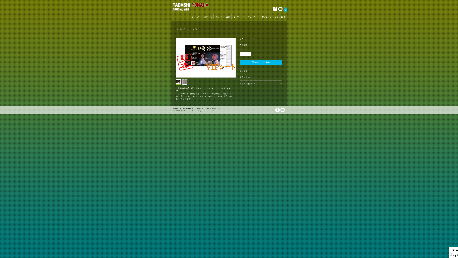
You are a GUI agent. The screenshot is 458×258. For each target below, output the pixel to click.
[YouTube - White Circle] (280, 9)
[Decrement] (241, 54)
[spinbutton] (245, 54)
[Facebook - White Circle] (275, 9)
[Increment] (249, 54)
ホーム (179, 29)
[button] (285, 9)
